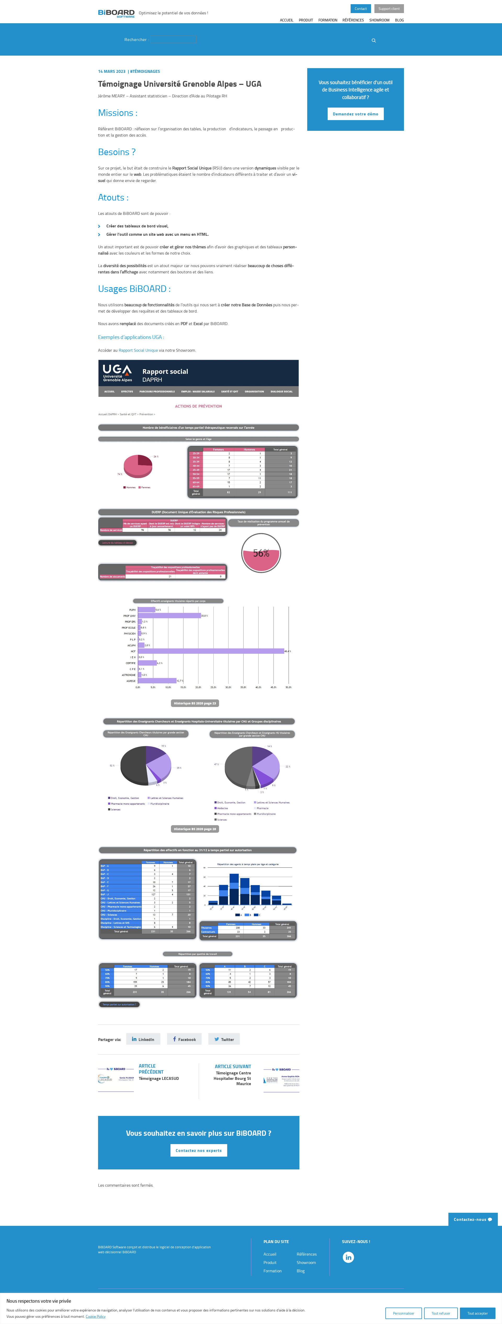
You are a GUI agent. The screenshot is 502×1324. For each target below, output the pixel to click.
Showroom (379, 19)
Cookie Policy (96, 1316)
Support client (389, 8)
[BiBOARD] (116, 13)
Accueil (286, 19)
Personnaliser (403, 1313)
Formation (327, 19)
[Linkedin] (348, 1257)
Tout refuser (441, 1313)
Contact (361, 8)
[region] (251, 1308)
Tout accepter (477, 1313)
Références (353, 19)
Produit (306, 19)
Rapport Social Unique (138, 350)
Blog (399, 19)
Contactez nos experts (199, 1150)
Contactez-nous (471, 1219)
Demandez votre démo (356, 114)
